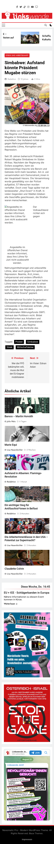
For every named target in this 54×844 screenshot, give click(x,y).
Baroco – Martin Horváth (19, 416)
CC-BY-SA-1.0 (43, 125)
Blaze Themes (36, 833)
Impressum (27, 839)
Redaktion (12, 79)
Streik (9, 347)
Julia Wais (11, 421)
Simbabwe (32, 341)
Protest (19, 341)
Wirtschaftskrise (25, 347)
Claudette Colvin (14, 568)
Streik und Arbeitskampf (17, 55)
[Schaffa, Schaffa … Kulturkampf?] (25, 38)
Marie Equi (11, 444)
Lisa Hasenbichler (15, 449)
